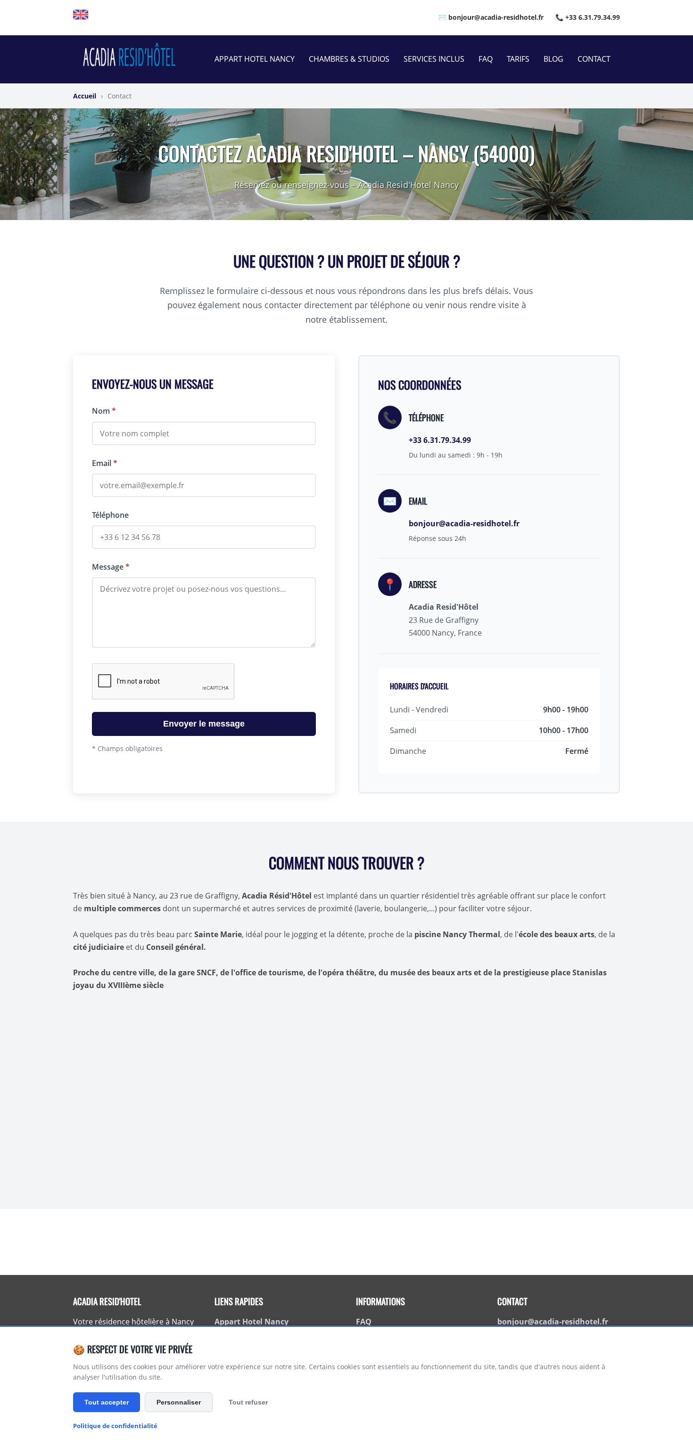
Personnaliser (179, 1402)
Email (104, 463)
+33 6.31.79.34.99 (440, 440)
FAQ (485, 59)
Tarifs (518, 59)
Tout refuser (248, 1402)
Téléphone (110, 515)
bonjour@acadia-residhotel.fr (464, 523)
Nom (104, 411)
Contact (594, 59)
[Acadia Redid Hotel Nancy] (80, 17)
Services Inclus (434, 59)
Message (111, 567)
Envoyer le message (204, 723)
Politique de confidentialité (115, 1425)
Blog (553, 59)
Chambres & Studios (349, 59)
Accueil (84, 95)
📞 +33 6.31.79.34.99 (587, 17)
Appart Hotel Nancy (254, 59)
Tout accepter (106, 1402)
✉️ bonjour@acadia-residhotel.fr (491, 17)
